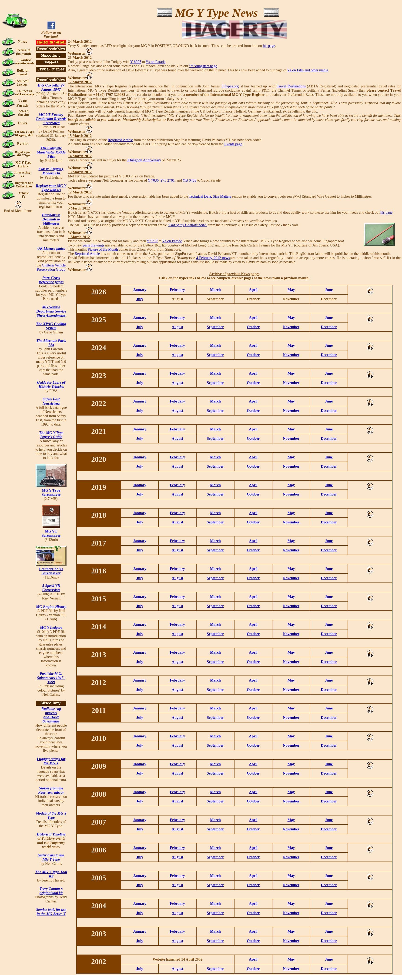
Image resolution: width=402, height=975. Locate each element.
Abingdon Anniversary (144, 160)
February (177, 290)
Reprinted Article (120, 140)
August (177, 327)
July (139, 299)
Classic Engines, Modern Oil (51, 171)
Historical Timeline (51, 834)
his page (269, 46)
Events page (233, 144)
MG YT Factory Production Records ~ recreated (51, 119)
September (215, 327)
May (291, 290)
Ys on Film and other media (307, 70)
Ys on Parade (155, 62)
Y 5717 (152, 241)
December (329, 327)
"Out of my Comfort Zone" (187, 225)
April (253, 290)
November (291, 327)
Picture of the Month (103, 249)
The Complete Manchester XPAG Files (51, 152)
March (215, 290)
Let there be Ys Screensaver (51, 571)
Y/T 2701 (167, 180)
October (253, 327)
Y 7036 (153, 180)
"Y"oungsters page (203, 66)
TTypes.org (230, 86)
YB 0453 (189, 180)
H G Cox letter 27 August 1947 (51, 87)
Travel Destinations (291, 86)
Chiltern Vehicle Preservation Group (51, 267)
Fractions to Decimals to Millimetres (51, 219)
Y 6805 (135, 62)
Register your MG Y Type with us (51, 188)
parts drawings (93, 245)
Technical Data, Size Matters (210, 196)
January (139, 290)
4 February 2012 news (213, 258)
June (329, 290)
